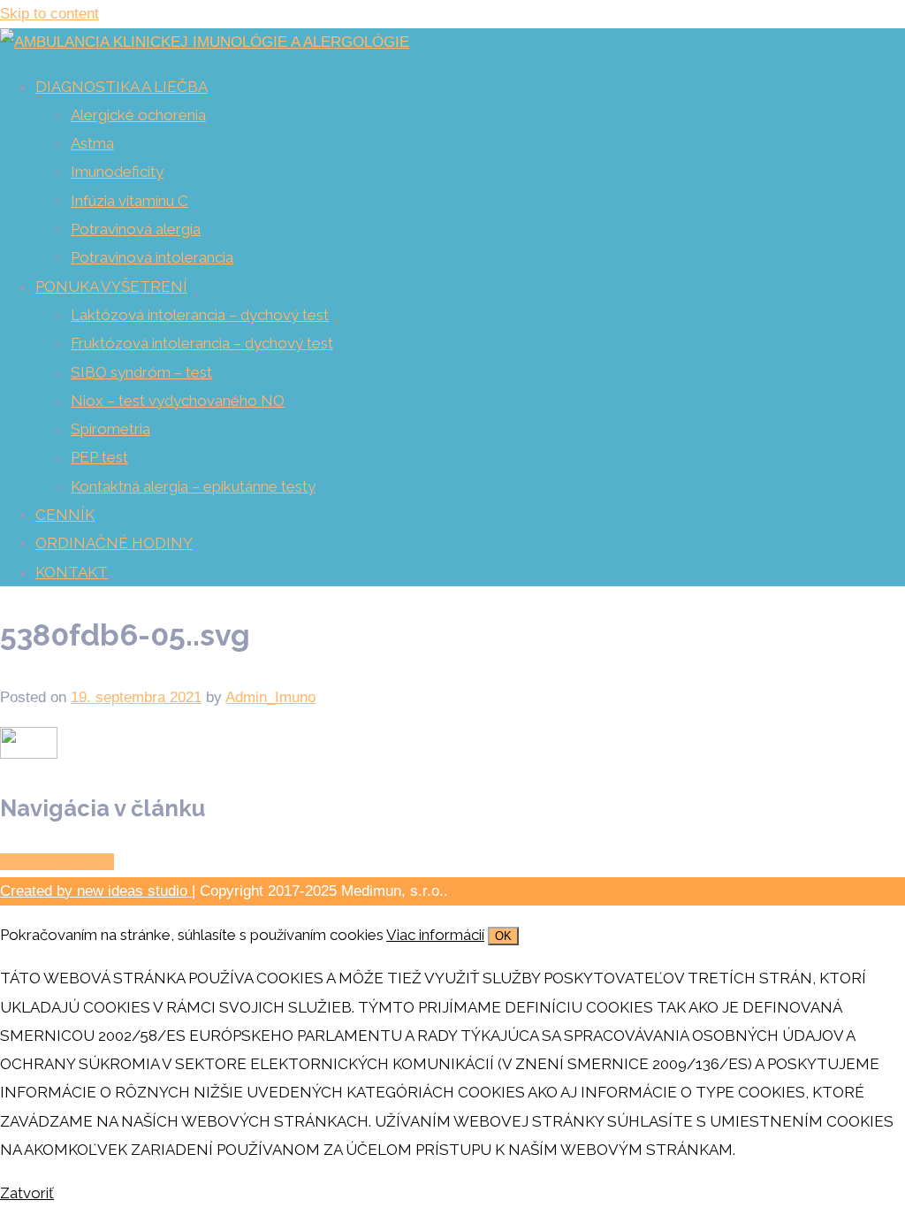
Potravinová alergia (136, 229)
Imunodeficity (117, 171)
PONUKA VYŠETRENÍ (111, 286)
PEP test (99, 457)
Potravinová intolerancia (152, 257)
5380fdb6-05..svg (57, 861)
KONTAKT (71, 572)
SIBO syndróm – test (141, 372)
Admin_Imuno (270, 697)
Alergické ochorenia (138, 115)
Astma (92, 143)
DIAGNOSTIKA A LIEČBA (121, 87)
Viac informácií (435, 935)
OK (503, 936)
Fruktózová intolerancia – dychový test (202, 343)
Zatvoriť (27, 1193)
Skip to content (49, 13)
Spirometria (110, 429)
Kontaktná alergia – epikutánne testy (193, 486)
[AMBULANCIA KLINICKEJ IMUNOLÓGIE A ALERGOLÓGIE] (204, 42)
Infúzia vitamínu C (129, 201)
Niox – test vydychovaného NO (178, 400)
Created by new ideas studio (96, 891)
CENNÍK (65, 515)
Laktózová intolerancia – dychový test (200, 315)
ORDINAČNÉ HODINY (114, 543)
